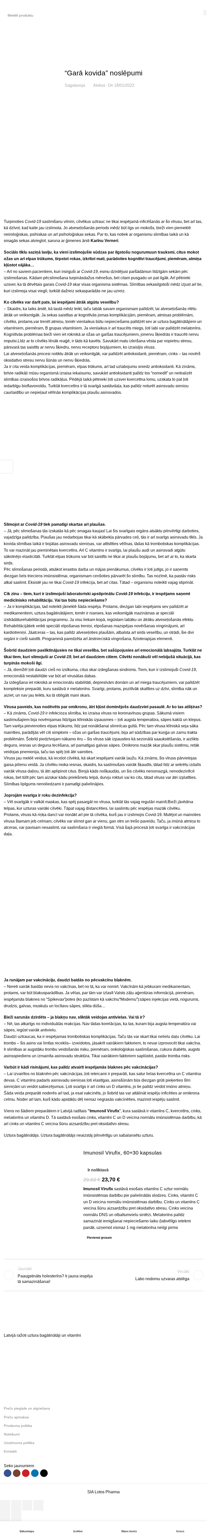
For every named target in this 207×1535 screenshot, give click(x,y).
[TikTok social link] (44, 1473)
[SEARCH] (204, 12)
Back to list (103, 1275)
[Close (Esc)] (5, 1505)
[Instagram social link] (16, 1473)
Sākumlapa (14, 41)
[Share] (16, 1505)
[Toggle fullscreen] (27, 1505)
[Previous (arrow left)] (5, 1516)
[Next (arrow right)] (16, 1516)
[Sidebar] (6, 466)
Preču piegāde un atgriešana (27, 1408)
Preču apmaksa (16, 1417)
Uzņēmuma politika (19, 1443)
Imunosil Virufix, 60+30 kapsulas (122, 1153)
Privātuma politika (18, 1426)
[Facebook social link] (7, 1473)
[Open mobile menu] (5, 5)
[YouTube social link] (26, 1473)
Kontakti (10, 1451)
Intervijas (38, 41)
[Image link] (42, 1325)
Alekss (99, 85)
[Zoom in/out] (38, 1505)
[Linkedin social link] (35, 1473)
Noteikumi (12, 1434)
